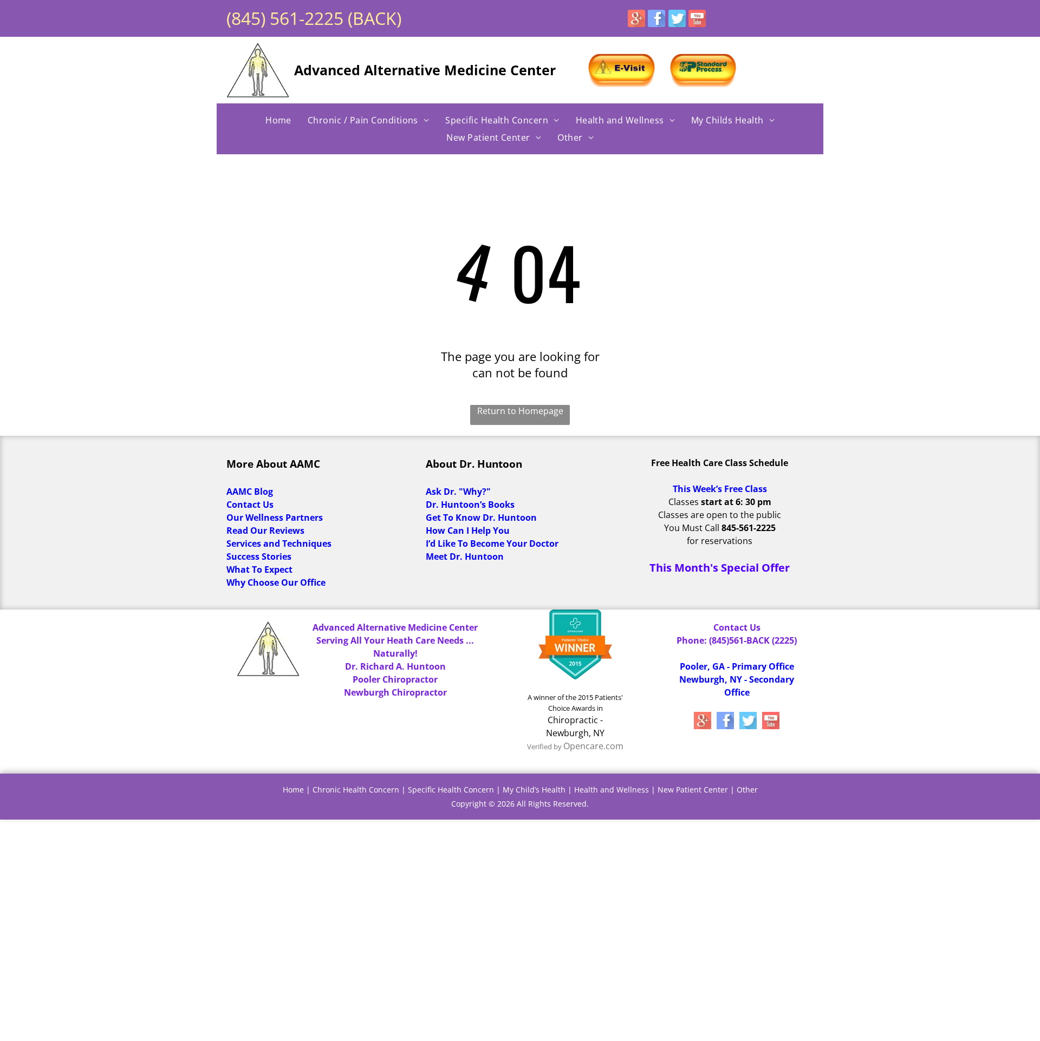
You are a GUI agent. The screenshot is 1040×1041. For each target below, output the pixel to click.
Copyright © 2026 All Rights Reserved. (520, 803)
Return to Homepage (520, 411)
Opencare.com (593, 746)
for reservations (719, 541)
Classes (683, 502)
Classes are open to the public (719, 515)
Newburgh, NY (575, 733)
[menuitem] (278, 120)
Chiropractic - (575, 720)
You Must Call (691, 528)
